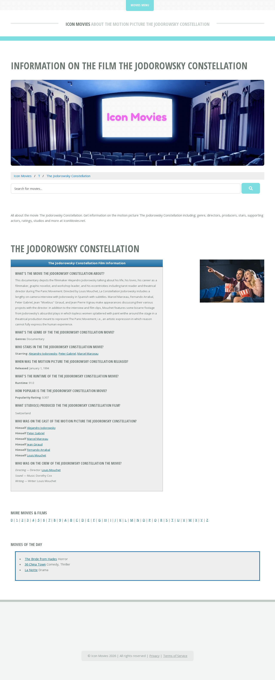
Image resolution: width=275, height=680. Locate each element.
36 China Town (35, 564)
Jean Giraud (35, 444)
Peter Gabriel (67, 353)
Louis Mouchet (36, 455)
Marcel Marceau (87, 353)
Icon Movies (78, 24)
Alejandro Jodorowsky (43, 353)
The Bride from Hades (41, 559)
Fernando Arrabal (38, 450)
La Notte (31, 570)
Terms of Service (175, 656)
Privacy (154, 656)
